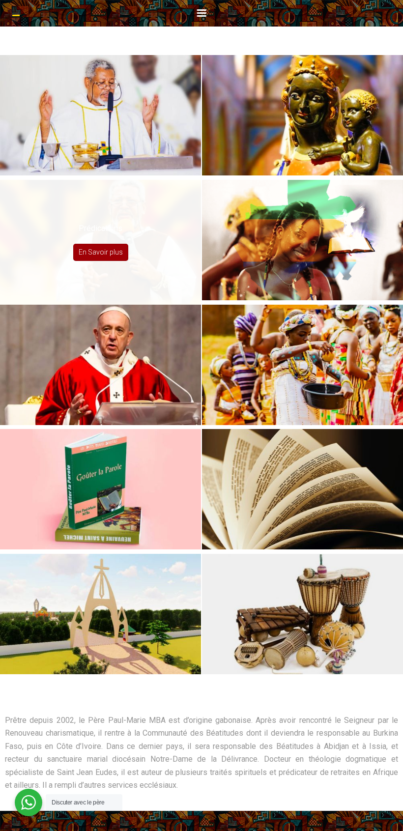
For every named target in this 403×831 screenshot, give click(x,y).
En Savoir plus (101, 127)
